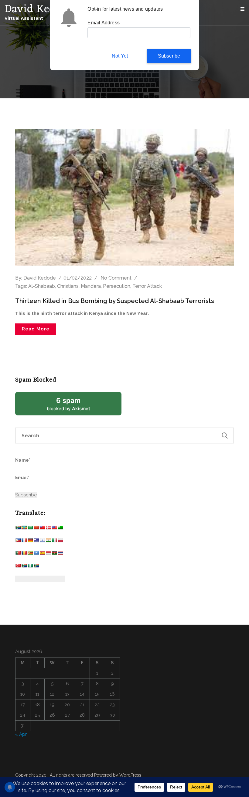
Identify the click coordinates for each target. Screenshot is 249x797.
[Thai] (60, 554)
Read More (35, 329)
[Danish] (48, 529)
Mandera (91, 286)
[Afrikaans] (18, 529)
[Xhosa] (24, 567)
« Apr (21, 734)
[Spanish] (42, 554)
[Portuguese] (18, 554)
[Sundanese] (48, 554)
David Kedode (39, 278)
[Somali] (36, 554)
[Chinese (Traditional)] (42, 529)
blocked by (76, 405)
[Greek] (36, 541)
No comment (116, 278)
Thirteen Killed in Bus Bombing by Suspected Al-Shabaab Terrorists (114, 301)
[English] (54, 529)
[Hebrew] (42, 541)
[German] (30, 541)
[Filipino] (18, 541)
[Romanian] (24, 554)
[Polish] (60, 541)
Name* (22, 460)
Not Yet (120, 55)
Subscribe (169, 55)
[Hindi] (48, 541)
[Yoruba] (30, 567)
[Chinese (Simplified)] (36, 529)
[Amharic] (24, 529)
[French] (24, 541)
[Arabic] (30, 529)
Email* (22, 477)
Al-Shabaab (41, 286)
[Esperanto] (60, 529)
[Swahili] (54, 554)
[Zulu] (36, 567)
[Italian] (54, 541)
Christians (68, 286)
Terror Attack (147, 286)
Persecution (116, 286)
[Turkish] (18, 567)
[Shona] (30, 554)
